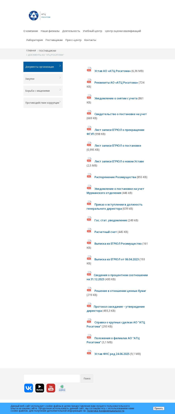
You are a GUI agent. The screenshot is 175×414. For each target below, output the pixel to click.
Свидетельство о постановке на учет (120, 114)
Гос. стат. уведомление (111, 220)
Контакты (90, 40)
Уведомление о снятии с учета (116, 98)
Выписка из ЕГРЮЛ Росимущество (118, 243)
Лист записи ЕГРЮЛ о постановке (117, 145)
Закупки (29, 78)
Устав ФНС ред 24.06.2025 (112, 354)
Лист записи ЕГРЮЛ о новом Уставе (119, 161)
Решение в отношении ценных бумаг (120, 291)
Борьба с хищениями (37, 90)
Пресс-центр (73, 40)
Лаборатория (34, 40)
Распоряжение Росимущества (115, 177)
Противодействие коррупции (42, 102)
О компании (30, 31)
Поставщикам (54, 40)
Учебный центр (92, 31)
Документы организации (39, 66)
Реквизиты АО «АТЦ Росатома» (116, 82)
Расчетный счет (106, 232)
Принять (158, 408)
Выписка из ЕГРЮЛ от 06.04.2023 (116, 259)
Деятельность (71, 31)
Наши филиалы (50, 31)
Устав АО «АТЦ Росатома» (112, 71)
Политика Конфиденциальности (105, 410)
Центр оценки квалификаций (123, 31)
